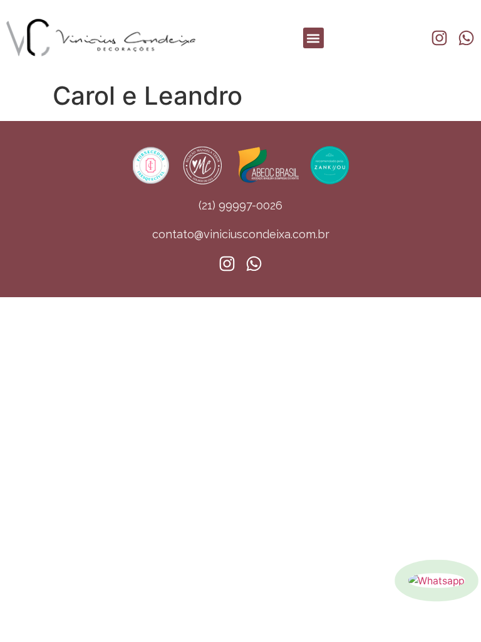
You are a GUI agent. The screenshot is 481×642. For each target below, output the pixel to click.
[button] (313, 38)
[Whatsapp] (436, 580)
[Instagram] (439, 37)
